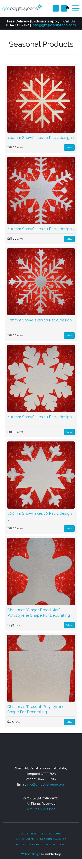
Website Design (30, 854)
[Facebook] (32, 753)
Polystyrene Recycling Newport (41, 844)
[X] (41, 753)
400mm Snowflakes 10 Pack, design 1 (40, 137)
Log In (56, 8)
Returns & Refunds (41, 809)
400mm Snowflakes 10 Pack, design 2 (41, 229)
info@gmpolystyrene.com (54, 25)
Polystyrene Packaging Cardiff (41, 833)
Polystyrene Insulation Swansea (41, 839)
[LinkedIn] (49, 753)
